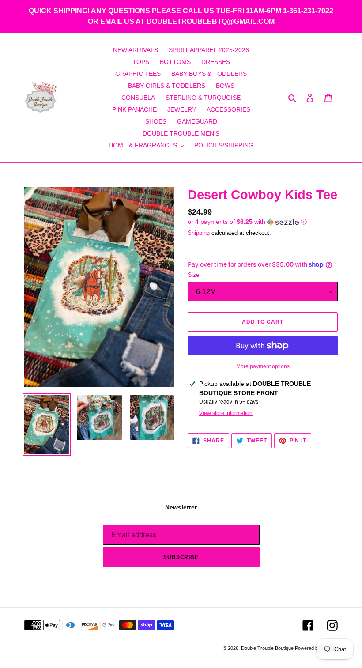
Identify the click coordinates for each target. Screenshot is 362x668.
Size (194, 274)
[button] (247, 222)
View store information (226, 413)
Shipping (199, 233)
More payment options (263, 366)
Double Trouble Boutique (268, 648)
